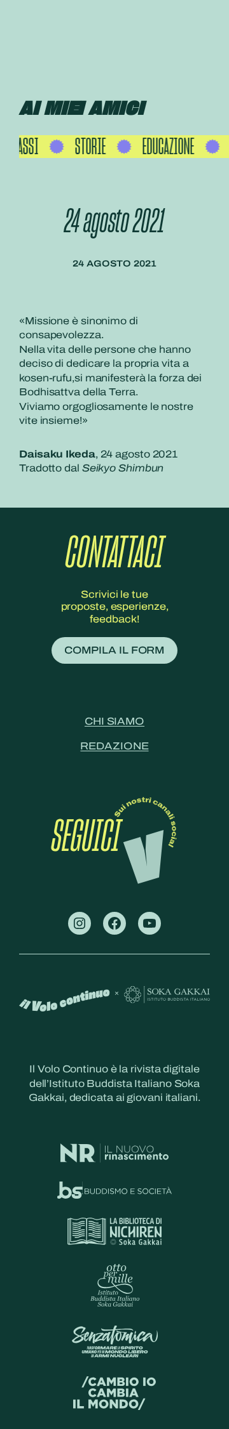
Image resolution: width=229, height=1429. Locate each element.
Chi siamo (114, 721)
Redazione (114, 746)
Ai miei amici (81, 109)
